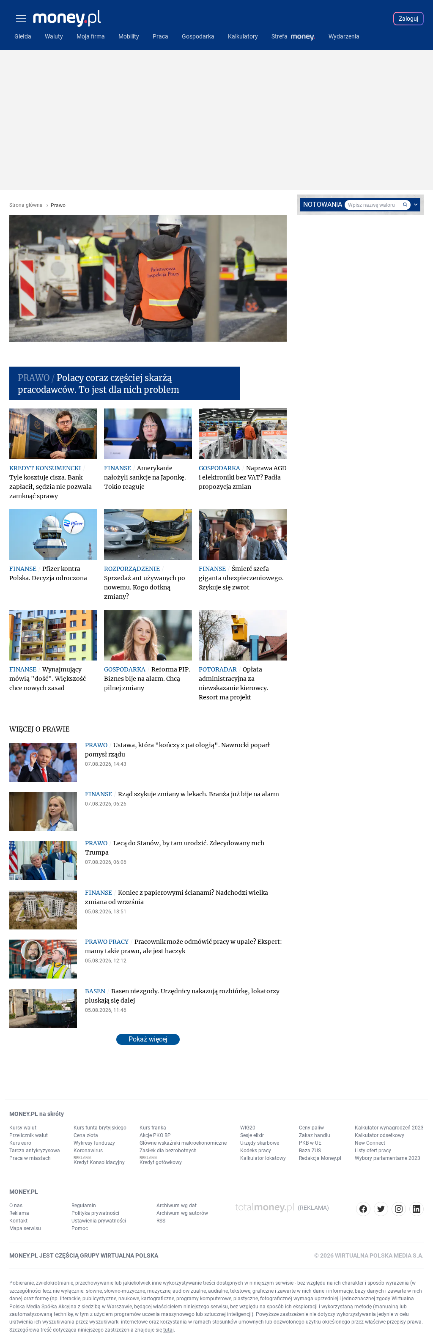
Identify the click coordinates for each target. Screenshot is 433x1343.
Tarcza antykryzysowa (34, 1151)
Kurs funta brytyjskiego (100, 1128)
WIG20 (247, 1128)
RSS (160, 1221)
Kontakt (18, 1221)
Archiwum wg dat (176, 1206)
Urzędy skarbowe (259, 1143)
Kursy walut (22, 1128)
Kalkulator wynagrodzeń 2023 (389, 1128)
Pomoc (79, 1228)
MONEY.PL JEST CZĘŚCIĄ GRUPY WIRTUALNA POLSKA (83, 1255)
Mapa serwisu (25, 1228)
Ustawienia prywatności (98, 1221)
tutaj (168, 1330)
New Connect (370, 1143)
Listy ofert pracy (373, 1151)
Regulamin (83, 1206)
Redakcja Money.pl (320, 1158)
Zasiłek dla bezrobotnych (168, 1151)
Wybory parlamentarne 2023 (387, 1158)
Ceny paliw (311, 1128)
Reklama (19, 1213)
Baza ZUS (310, 1151)
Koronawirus (88, 1151)
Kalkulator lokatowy (263, 1158)
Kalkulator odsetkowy (379, 1135)
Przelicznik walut (28, 1135)
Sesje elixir (252, 1135)
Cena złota (86, 1135)
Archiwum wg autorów (182, 1213)
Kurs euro (20, 1143)
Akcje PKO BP (155, 1135)
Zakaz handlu (314, 1135)
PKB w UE (310, 1143)
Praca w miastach (30, 1158)
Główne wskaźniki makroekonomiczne (183, 1143)
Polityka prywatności (95, 1213)
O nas (15, 1206)
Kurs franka (153, 1128)
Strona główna (26, 205)
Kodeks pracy (255, 1151)
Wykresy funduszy (94, 1143)
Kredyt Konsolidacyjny (99, 1162)
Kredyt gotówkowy (161, 1162)
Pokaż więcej (148, 1039)
